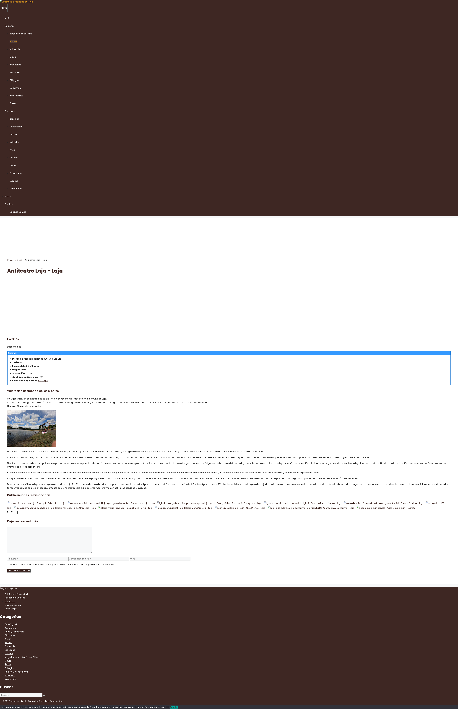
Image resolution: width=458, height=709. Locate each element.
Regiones (10, 25)
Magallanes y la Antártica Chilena (22, 657)
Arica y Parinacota (14, 631)
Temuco (14, 165)
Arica (12, 149)
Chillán (13, 134)
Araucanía (15, 64)
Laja (17, 512)
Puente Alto (16, 173)
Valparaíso (15, 49)
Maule (13, 56)
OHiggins (14, 80)
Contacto (10, 204)
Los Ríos (9, 653)
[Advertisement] (229, 234)
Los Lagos (15, 72)
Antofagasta (16, 95)
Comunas (10, 111)
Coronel (14, 157)
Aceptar (174, 707)
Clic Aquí (43, 380)
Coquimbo (15, 87)
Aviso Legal (11, 608)
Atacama (10, 635)
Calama (14, 180)
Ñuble (13, 103)
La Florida (15, 142)
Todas (8, 196)
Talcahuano (16, 188)
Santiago (14, 118)
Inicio (7, 18)
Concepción (16, 126)
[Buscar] (44, 695)
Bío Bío (13, 41)
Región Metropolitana (21, 33)
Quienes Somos (18, 211)
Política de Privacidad (16, 594)
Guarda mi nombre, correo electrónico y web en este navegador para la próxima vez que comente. (63, 564)
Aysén (8, 638)
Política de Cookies (15, 597)
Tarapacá (10, 675)
